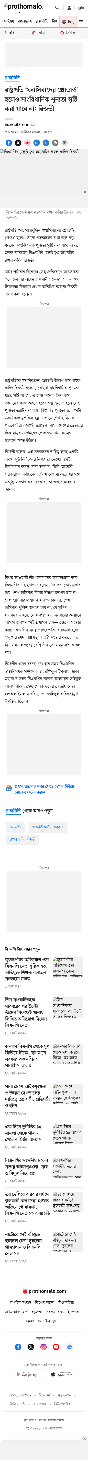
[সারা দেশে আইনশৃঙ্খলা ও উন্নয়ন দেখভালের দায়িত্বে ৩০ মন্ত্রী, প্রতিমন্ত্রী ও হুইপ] (68, 1100)
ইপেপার (73, 1312)
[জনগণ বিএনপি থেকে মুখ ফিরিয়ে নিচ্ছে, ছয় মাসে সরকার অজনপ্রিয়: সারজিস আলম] (68, 1060)
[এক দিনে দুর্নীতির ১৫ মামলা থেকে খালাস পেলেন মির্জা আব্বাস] (68, 1137)
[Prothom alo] (24, 8)
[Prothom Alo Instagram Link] (46, 1348)
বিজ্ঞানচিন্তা (66, 1303)
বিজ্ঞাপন (44, 1395)
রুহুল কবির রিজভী (22, 839)
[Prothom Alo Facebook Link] (20, 1348)
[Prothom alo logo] (44, 1292)
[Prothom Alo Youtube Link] (58, 1348)
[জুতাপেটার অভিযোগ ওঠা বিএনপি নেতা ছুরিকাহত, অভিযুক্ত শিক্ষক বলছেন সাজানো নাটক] (68, 973)
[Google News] (69, 1347)
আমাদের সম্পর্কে (20, 1395)
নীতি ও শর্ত (17, 1404)
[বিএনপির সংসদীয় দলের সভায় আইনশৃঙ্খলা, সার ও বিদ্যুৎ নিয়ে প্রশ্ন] (68, 1171)
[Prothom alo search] (57, 8)
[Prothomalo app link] (26, 1375)
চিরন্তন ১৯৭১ (55, 1312)
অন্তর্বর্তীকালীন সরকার (48, 827)
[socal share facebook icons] (9, 145)
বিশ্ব (54, 21)
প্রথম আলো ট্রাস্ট (16, 1312)
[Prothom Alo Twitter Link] (33, 1348)
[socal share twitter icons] (18, 145)
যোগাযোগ (39, 1404)
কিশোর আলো (45, 1303)
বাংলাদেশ (25, 21)
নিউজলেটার (62, 1404)
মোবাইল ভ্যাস (48, 1321)
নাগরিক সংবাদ (20, 1303)
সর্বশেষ (9, 21)
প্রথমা (30, 1321)
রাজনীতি (42, 21)
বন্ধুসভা (37, 1312)
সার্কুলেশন (64, 1395)
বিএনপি (15, 827)
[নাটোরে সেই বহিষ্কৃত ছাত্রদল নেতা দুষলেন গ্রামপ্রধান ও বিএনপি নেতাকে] (68, 1248)
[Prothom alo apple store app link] (61, 1375)
